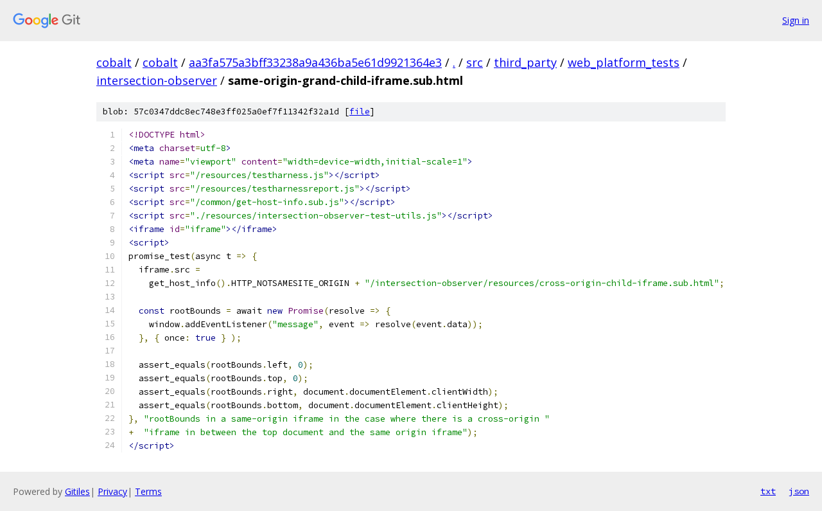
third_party (525, 62)
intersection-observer (156, 80)
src (474, 62)
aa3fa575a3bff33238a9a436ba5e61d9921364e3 (315, 62)
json (799, 491)
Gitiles (77, 491)
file (359, 111)
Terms (148, 491)
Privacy (112, 491)
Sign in (795, 20)
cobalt (114, 62)
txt (768, 491)
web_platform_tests (623, 62)
